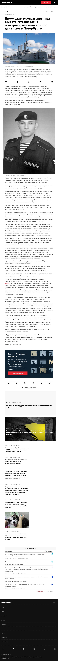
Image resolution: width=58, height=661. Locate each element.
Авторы (3, 611)
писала (7, 283)
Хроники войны (38, 7)
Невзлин (56, 7)
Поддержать (46, 2)
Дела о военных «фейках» (26, 7)
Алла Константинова (9, 14)
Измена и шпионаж (13, 7)
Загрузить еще (30, 548)
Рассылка (4, 624)
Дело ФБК (4, 7)
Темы (3, 607)
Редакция (4, 616)
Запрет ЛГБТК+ (48, 7)
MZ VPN (3, 633)
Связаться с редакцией (30, 387)
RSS (3, 620)
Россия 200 (4, 637)
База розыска (5, 642)
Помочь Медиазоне (18, 373)
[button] (54, 2)
